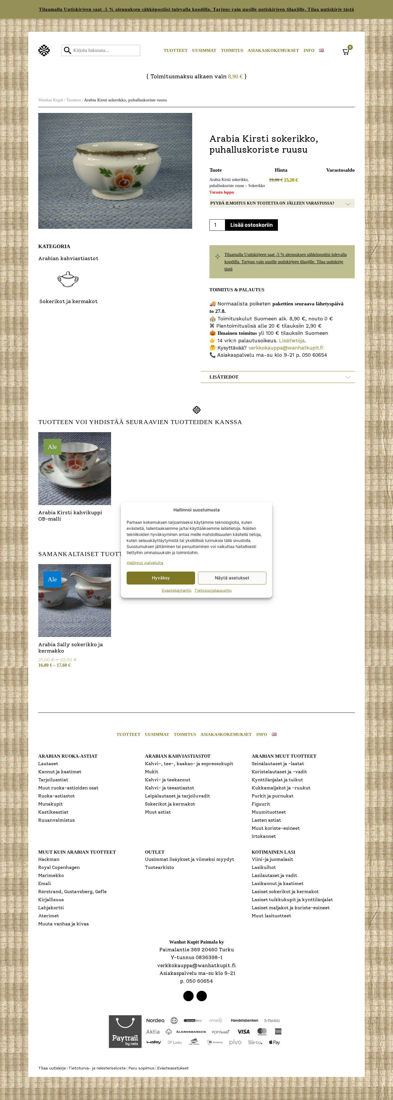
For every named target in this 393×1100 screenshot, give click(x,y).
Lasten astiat (266, 820)
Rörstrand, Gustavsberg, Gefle (72, 891)
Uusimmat (204, 50)
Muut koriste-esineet (276, 828)
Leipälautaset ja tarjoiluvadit (177, 796)
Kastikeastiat (53, 812)
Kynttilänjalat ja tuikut (277, 780)
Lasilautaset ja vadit (274, 875)
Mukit (151, 771)
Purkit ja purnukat (272, 796)
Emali (44, 883)
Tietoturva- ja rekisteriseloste (97, 1068)
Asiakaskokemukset (273, 50)
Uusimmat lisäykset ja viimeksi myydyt (189, 859)
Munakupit (50, 804)
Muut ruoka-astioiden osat (68, 788)
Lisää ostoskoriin (251, 225)
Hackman (48, 859)
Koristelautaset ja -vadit (279, 771)
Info (309, 50)
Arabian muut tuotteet (284, 756)
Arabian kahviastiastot (178, 756)
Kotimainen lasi (273, 852)
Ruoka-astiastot (56, 796)
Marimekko (51, 875)
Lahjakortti (51, 907)
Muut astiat (158, 812)
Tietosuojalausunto (213, 590)
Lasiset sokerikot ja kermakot (285, 891)
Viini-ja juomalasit (272, 859)
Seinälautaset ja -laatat (278, 763)
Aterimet (48, 915)
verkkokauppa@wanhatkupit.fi (286, 348)
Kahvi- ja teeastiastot (169, 788)
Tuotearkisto (159, 867)
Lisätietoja (291, 340)
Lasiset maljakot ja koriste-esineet (291, 907)
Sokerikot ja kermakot (170, 804)
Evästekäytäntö (177, 590)
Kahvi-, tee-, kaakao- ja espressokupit (189, 763)
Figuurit (261, 804)
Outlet (155, 852)
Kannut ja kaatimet (59, 771)
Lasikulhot (264, 867)
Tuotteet (176, 50)
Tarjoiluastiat (53, 780)
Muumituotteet (269, 812)
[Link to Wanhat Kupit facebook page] (188, 996)
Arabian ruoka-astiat (68, 756)
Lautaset (48, 763)
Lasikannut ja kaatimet (278, 883)
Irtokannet (264, 836)
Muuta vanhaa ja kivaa (63, 924)
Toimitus (232, 50)
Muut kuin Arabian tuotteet (77, 852)
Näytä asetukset (232, 578)
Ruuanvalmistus (56, 820)
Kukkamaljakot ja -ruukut (281, 788)
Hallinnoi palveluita (145, 562)
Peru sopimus (141, 1068)
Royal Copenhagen (59, 867)
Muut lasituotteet (271, 915)
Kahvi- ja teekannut (167, 780)
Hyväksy (161, 578)
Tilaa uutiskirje (52, 1068)
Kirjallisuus (51, 899)
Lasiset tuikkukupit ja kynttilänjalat (292, 899)
